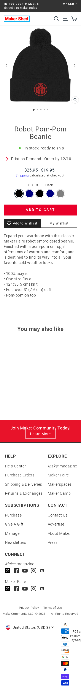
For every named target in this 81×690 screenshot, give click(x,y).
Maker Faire (58, 475)
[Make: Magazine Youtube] (25, 570)
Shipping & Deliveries (23, 484)
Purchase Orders (20, 475)
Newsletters (15, 542)
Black (19, 193)
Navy (50, 193)
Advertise (56, 524)
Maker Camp (59, 493)
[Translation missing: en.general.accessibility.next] (74, 65)
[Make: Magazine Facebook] (16, 570)
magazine (62, 466)
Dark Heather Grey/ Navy (29, 193)
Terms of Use (52, 608)
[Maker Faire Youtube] (25, 588)
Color (40, 185)
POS (75, 631)
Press (53, 542)
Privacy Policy (29, 608)
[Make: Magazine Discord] (42, 570)
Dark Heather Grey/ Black (39, 193)
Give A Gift (14, 524)
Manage (12, 533)
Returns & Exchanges (24, 493)
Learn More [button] (40, 433)
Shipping (22, 175)
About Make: (59, 533)
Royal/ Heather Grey (60, 193)
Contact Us (58, 515)
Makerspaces (60, 484)
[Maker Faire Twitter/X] (7, 588)
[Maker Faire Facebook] (16, 588)
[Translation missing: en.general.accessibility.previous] (6, 65)
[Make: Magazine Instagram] (33, 570)
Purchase (13, 515)
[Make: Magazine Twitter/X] (7, 570)
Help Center (15, 466)
